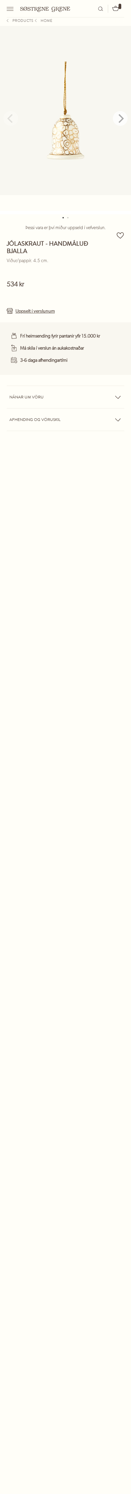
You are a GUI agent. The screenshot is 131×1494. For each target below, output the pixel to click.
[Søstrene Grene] (45, 8)
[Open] (11, 8)
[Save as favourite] (120, 235)
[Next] (120, 118)
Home (46, 20)
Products (23, 20)
